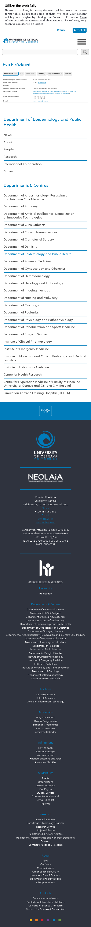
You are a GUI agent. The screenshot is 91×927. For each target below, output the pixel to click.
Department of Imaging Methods (27, 290)
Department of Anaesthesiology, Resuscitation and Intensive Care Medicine (36, 197)
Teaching (42, 74)
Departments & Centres (26, 185)
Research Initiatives (46, 819)
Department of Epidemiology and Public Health (37, 254)
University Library (45, 694)
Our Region (45, 789)
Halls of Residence (45, 698)
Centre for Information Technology (45, 702)
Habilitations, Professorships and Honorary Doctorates (45, 838)
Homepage (45, 594)
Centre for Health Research (23, 374)
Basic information (11, 74)
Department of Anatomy (21, 206)
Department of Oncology (21, 305)
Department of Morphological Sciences (45, 638)
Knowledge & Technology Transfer (45, 823)
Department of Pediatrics (21, 312)
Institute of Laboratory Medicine (26, 367)
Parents (45, 804)
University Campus (45, 785)
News (8, 135)
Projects (68, 74)
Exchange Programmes (45, 725)
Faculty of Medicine (69, 91)
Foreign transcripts (45, 751)
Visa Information (45, 755)
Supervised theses (55, 74)
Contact (9, 171)
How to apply (45, 748)
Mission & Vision (45, 868)
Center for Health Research (45, 678)
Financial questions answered (46, 759)
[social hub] (45, 411)
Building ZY (42, 82)
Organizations (45, 782)
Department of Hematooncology (27, 276)
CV (22, 74)
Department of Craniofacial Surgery (29, 239)
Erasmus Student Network (45, 796)
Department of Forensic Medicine (27, 261)
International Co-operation (23, 164)
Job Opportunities (45, 882)
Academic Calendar (45, 732)
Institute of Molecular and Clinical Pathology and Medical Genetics (45, 358)
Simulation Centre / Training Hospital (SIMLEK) (37, 393)
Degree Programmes (45, 721)
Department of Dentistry (20, 246)
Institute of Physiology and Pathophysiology (45, 668)
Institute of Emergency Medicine (26, 349)
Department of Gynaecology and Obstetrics (35, 268)
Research (10, 156)
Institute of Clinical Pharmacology (28, 341)
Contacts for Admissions (45, 898)
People (9, 149)
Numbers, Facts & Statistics (45, 875)
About (8, 142)
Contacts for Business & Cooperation (45, 909)
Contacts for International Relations (45, 902)
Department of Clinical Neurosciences (30, 232)
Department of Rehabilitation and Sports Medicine (39, 327)
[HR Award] (45, 571)
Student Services (45, 793)
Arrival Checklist (45, 800)
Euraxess (45, 841)
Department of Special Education (44, 93)
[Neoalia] (45, 478)
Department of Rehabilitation (45, 649)
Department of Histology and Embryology (33, 283)
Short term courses (46, 728)
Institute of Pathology (45, 664)
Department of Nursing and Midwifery (31, 297)
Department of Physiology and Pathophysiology (38, 319)
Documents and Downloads (45, 879)
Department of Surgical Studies (26, 334)
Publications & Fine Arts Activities (45, 834)
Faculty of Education (62, 93)
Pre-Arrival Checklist (45, 762)
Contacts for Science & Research (46, 845)
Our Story (45, 864)
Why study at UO (45, 717)
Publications (30, 74)
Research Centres (45, 827)
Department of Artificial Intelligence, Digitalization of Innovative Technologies (39, 215)
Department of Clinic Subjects (24, 224)
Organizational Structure (45, 872)
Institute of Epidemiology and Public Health (47, 91)
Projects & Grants (45, 830)
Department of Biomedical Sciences (45, 609)
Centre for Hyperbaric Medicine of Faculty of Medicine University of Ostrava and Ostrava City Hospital (42, 383)
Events (45, 778)
